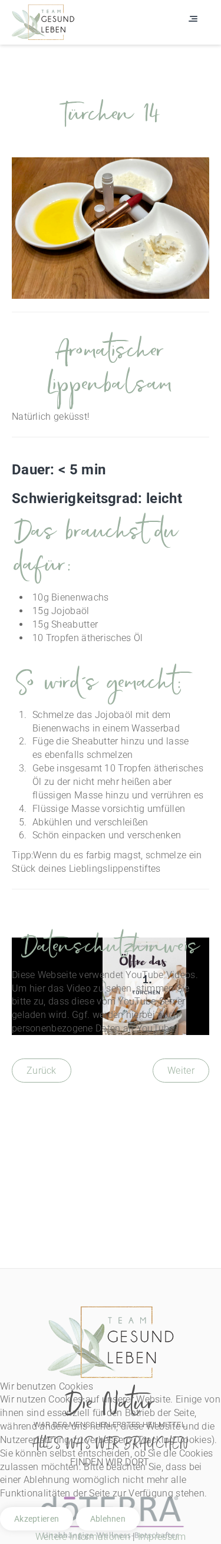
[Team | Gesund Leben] (43, 21)
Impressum (162, 1536)
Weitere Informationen (82, 1536)
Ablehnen (108, 1518)
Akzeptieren (36, 1518)
